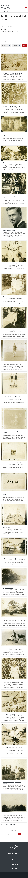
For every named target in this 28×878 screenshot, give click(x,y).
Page (8, 834)
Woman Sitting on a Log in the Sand (11, 648)
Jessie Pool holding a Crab (9, 714)
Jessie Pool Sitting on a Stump (10, 681)
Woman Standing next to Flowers (11, 162)
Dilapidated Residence (8, 588)
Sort (24, 45)
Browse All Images (14, 864)
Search (25, 2)
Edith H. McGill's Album (5, 8)
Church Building (6, 527)
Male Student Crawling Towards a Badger (13, 73)
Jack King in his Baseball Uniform (11, 263)
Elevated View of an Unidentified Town (12, 814)
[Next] (23, 834)
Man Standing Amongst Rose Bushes (12, 106)
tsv (12, 824)
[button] (26, 8)
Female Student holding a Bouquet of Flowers (14, 330)
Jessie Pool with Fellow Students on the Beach (14, 462)
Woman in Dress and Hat (9, 297)
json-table (5, 824)
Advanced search (4, 2)
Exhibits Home (14, 868)
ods (10, 824)
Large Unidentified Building (9, 558)
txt (14, 824)
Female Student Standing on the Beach (12, 363)
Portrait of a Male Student (9, 230)
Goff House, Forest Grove (9, 619)
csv (1, 824)
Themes (14, 859)
